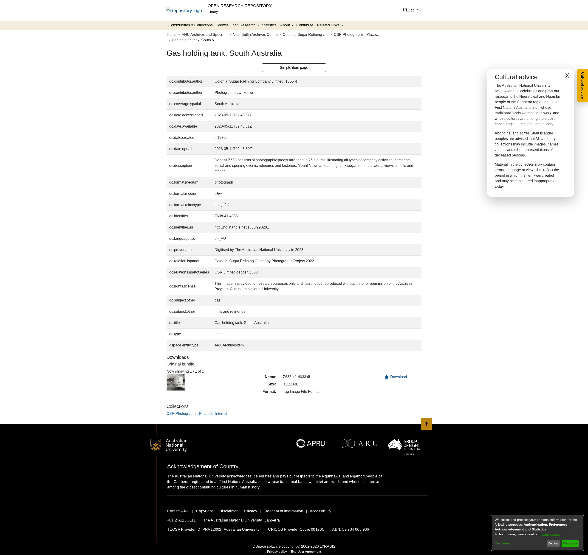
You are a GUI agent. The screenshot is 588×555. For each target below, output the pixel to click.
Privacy (250, 511)
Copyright (204, 511)
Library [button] (213, 12)
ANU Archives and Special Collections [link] (205, 34)
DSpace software (267, 546)
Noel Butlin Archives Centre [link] (255, 34)
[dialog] (537, 532)
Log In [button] (413, 10)
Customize (502, 543)
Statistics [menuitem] (269, 25)
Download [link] (398, 377)
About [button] (285, 25)
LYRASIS (327, 546)
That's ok (570, 543)
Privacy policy (277, 551)
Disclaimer (228, 511)
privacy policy (550, 534)
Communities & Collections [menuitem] (190, 25)
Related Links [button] (328, 25)
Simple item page (294, 68)
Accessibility (320, 511)
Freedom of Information (283, 511)
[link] (197, 414)
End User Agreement (306, 551)
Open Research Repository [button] (240, 5)
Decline (553, 543)
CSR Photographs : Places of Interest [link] (357, 34)
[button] (405, 10)
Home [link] (172, 34)
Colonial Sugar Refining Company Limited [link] (306, 34)
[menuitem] (237, 25)
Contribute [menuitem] (304, 25)
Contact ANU (178, 511)
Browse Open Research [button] (235, 25)
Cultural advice (583, 85)
